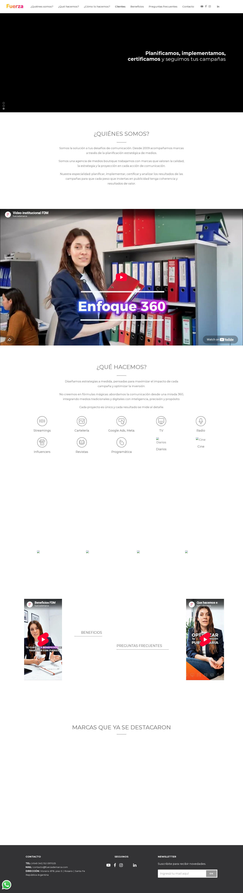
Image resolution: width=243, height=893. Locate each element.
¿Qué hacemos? (68, 6)
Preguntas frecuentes (163, 6)
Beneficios (137, 6)
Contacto (188, 6)
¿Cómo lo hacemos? (97, 6)
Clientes (120, 6)
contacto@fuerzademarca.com (50, 867)
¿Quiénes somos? (42, 6)
